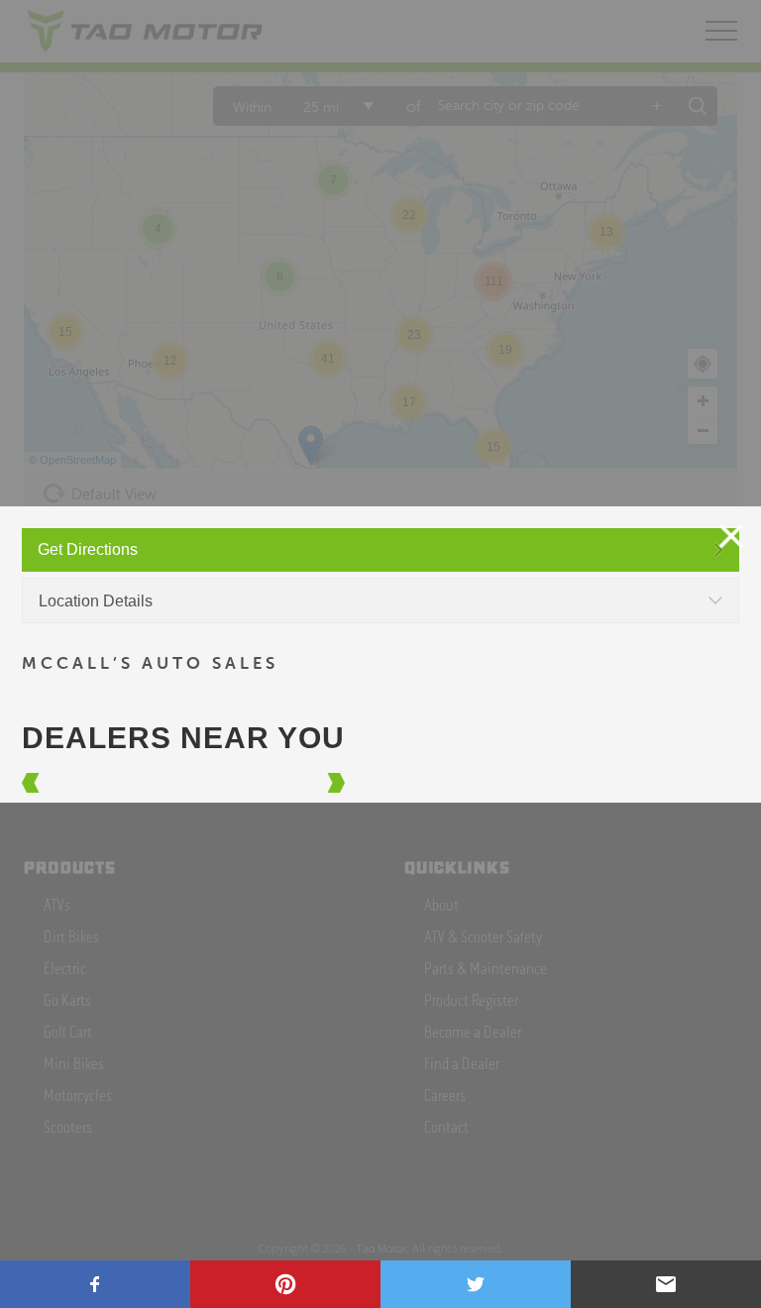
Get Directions (88, 549)
